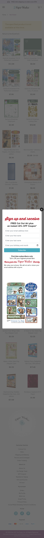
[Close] (41, 209)
